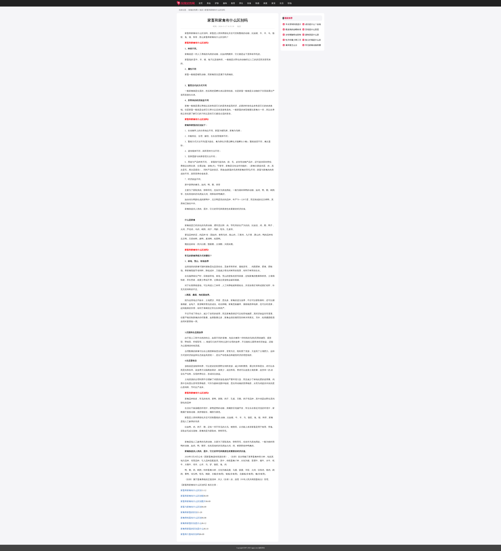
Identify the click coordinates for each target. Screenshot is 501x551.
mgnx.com (254, 548)
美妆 (209, 3)
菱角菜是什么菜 (312, 35)
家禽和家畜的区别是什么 (192, 529)
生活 (282, 3)
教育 (233, 3)
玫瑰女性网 (193, 10)
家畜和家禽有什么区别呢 (192, 496)
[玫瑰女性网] (186, 3)
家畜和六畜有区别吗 (190, 534)
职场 (290, 3)
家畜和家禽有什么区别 (191, 490)
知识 (201, 10)
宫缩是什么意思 (312, 29)
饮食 (249, 3)
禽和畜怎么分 (291, 45)
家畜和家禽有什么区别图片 (193, 501)
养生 (241, 3)
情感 (257, 3)
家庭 (265, 3)
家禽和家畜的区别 (189, 512)
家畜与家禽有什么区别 (191, 507)
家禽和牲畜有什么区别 (191, 518)
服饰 (225, 3)
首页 (201, 3)
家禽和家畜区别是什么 (191, 523)
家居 (273, 3)
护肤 (217, 3)
